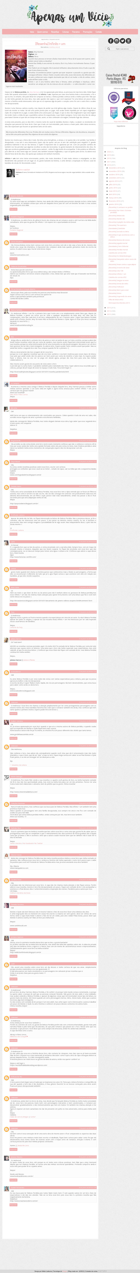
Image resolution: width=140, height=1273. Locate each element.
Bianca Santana (16, 310)
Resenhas (55, 31)
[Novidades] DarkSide (117, 228)
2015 (109, 308)
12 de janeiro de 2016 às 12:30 (87, 408)
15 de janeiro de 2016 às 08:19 (87, 1076)
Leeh (13, 964)
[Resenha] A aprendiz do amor (120, 296)
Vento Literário (15, 843)
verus (57, 47)
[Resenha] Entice (115, 293)
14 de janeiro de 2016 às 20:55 (87, 855)
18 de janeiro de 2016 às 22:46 (87, 1157)
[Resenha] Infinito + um (117, 274)
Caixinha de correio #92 (117, 277)
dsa (12, 337)
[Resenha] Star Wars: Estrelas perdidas (120, 211)
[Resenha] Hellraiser (116, 287)
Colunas (65, 31)
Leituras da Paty (16, 627)
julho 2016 (113, 184)
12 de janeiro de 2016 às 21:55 (87, 568)
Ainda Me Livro (23, 1145)
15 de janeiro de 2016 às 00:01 (87, 1017)
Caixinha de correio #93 (117, 253)
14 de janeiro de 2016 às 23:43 (87, 986)
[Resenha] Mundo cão (117, 219)
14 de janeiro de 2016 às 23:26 (87, 937)
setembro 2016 (115, 178)
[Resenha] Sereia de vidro (118, 283)
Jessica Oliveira (16, 1157)
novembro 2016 (115, 171)
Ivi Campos (15, 383)
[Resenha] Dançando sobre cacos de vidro (122, 260)
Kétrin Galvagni (16, 776)
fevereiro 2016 (115, 201)
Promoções (87, 31)
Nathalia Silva (16, 828)
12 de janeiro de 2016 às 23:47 (87, 587)
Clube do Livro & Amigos (19, 1117)
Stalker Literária (17, 721)
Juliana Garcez (16, 639)
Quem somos (42, 31)
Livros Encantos (17, 241)
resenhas (52, 47)
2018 (109, 158)
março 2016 (113, 198)
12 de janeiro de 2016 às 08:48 (87, 241)
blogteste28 (15, 440)
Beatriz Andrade (17, 196)
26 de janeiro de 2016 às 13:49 (87, 1187)
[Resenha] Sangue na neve (119, 280)
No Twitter (38, 843)
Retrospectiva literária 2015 (119, 303)
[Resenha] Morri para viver (119, 290)
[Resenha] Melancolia (116, 215)
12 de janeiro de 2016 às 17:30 (87, 515)
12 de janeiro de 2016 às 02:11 (87, 216)
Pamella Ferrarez (17, 904)
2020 (109, 152)
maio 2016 (113, 191)
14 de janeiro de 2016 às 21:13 (87, 879)
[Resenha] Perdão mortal (118, 249)
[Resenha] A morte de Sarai (119, 267)
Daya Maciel (15, 461)
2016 (109, 165)
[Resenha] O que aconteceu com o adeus (122, 236)
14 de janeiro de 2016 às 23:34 (87, 963)
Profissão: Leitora (17, 515)
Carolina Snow (16, 880)
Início (32, 31)
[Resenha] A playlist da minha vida (121, 222)
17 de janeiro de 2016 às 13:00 (87, 1128)
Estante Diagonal (17, 217)
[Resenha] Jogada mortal (118, 243)
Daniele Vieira (16, 486)
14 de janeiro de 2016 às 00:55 (87, 776)
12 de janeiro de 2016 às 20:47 (87, 541)
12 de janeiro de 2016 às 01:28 (87, 196)
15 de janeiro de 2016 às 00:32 (87, 1048)
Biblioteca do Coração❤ (19, 1036)
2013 (109, 314)
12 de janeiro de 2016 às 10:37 (87, 310)
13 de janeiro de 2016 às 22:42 (87, 746)
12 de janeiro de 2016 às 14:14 (87, 461)
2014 (109, 311)
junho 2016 (113, 188)
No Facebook (28, 843)
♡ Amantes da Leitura (18, 765)
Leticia (13, 568)
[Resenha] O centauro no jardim (121, 207)
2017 (109, 162)
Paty (12, 612)
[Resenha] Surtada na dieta (119, 231)
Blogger (64, 1271)
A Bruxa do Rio (16, 1077)
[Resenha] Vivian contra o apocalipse (122, 264)
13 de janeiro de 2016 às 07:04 (87, 612)
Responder (13, 209)
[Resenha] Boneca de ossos (119, 240)
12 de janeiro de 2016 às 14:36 (87, 486)
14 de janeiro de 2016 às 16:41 (87, 828)
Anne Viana (15, 587)
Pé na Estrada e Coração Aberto (23, 289)
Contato (99, 31)
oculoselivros (16, 671)
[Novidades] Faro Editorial (118, 246)
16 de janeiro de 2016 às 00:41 (87, 1097)
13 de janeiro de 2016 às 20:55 (87, 721)
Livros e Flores (29, 660)
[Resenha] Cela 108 (116, 271)
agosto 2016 (114, 181)
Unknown (14, 702)
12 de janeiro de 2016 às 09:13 (87, 266)
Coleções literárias (18, 803)
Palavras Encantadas (18, 266)
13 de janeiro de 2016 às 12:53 (87, 639)
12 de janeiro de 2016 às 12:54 (87, 440)
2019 (109, 155)
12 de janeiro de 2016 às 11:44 (87, 337)
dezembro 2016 (115, 168)
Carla (13, 542)
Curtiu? (33, 1117)
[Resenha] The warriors (117, 225)
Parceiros (76, 31)
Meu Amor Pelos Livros (19, 394)
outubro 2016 (114, 174)
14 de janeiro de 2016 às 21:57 (87, 904)
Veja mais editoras (121, 121)
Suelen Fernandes (17, 1187)
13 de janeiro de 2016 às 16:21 (87, 702)
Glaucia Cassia (16, 855)
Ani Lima (14, 408)
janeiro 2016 (114, 204)
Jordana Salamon (17, 937)
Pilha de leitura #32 (116, 299)
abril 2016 (113, 194)
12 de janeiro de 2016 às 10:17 (87, 289)
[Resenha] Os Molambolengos (120, 256)
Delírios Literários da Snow (20, 893)
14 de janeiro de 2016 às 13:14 (87, 803)
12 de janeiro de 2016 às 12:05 (87, 383)
